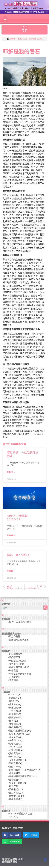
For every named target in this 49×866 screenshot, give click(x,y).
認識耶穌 (13, 680)
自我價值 (39, 39)
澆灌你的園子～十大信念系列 (23, 770)
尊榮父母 (13, 737)
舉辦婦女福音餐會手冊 (20, 674)
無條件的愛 (32, 39)
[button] (5, 18)
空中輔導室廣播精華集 (20, 776)
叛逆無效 (13, 714)
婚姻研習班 (14, 657)
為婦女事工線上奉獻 (19, 667)
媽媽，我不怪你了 (18, 554)
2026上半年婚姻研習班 (20, 622)
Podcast (13, 698)
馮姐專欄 (13, 799)
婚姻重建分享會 (16, 734)
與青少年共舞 (15, 783)
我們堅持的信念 (16, 664)
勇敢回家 (13, 708)
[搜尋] (45, 607)
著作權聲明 (14, 677)
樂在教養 (13, 763)
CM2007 (13, 695)
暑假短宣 (13, 757)
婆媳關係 (13, 724)
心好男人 (13, 747)
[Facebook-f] (45, 859)
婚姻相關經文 (15, 654)
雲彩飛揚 (13, 789)
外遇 (11, 721)
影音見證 (13, 744)
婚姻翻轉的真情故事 (19, 640)
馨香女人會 (14, 796)
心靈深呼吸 (14, 750)
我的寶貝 (13, 753)
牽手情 (12, 773)
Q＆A (11, 701)
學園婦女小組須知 (18, 661)
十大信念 (13, 711)
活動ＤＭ (13, 766)
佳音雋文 (13, 704)
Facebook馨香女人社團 (20, 813)
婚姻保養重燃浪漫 (18, 730)
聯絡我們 (13, 670)
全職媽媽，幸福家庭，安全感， (18, 39)
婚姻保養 (13, 727)
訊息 (11, 786)
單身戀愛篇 (14, 636)
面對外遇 (13, 793)
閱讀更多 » (11, 472)
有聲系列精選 (15, 760)
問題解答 (13, 717)
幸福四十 (13, 740)
